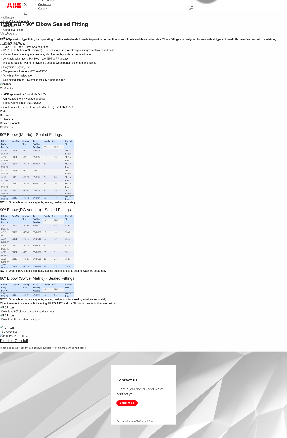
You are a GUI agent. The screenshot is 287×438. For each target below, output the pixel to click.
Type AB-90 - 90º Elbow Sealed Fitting (25, 47)
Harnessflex (10, 34)
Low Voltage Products (16, 21)
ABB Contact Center (145, 421)
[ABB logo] (14, 5)
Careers (43, 8)
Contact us (44, 4)
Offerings (8, 17)
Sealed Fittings (12, 42)
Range (7, 38)
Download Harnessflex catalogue (21, 319)
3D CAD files (9, 331)
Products (8, 25)
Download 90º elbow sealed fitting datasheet (27, 311)
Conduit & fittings (13, 29)
